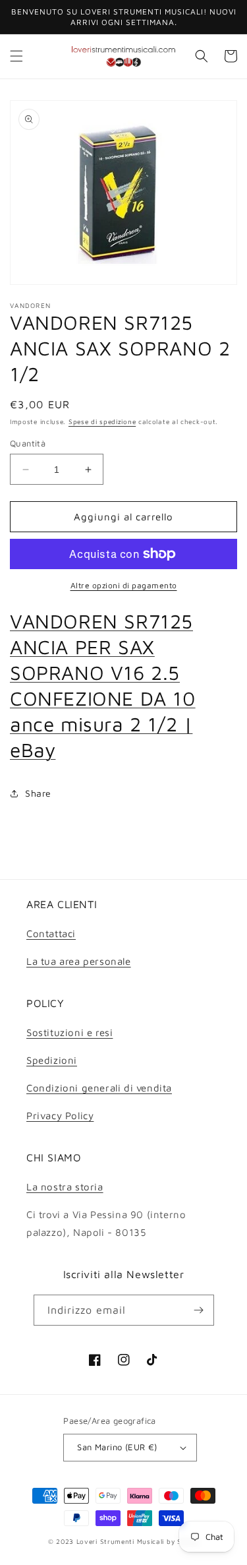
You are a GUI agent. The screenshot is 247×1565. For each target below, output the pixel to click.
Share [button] (38, 793)
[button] (16, 56)
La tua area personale (78, 961)
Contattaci (51, 933)
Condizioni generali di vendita (99, 1087)
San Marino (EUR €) (117, 1447)
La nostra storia (64, 1186)
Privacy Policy (60, 1115)
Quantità (27, 443)
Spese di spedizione (102, 421)
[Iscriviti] (198, 1310)
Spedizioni (51, 1060)
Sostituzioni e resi (69, 1032)
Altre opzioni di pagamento (123, 585)
